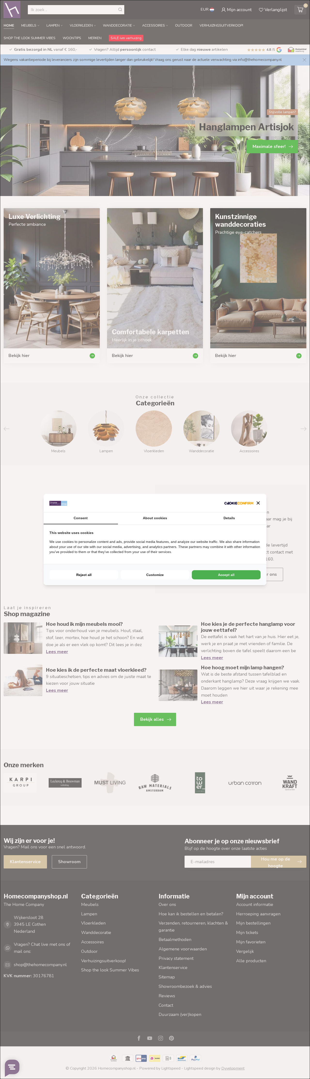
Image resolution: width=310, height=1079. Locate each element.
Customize (155, 575)
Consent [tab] (81, 518)
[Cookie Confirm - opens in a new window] (238, 503)
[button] (258, 503)
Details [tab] (229, 518)
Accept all (226, 575)
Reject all (84, 575)
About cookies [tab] (155, 518)
